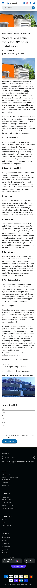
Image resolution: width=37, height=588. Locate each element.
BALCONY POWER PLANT (10, 477)
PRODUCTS (6, 474)
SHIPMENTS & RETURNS (10, 508)
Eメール (4, 416)
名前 (3, 409)
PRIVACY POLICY (7, 505)
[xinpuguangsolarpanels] (18, 396)
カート (34, 3)
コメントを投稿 (9, 441)
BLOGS (4, 520)
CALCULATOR (6, 525)
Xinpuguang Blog (12, 31)
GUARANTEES (6, 503)
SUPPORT (5, 482)
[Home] (12, 3)
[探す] (33, 7)
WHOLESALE (6, 480)
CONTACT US (6, 500)
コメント (4, 422)
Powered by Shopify (26, 584)
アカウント (31, 3)
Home (3, 31)
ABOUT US (5, 485)
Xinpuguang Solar (15, 584)
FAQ (3, 522)
